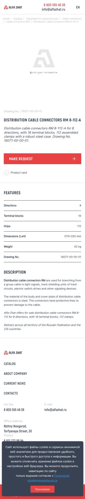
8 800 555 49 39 (54, 5)
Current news (15, 383)
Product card (19, 172)
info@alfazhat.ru (53, 9)
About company (15, 373)
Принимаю (42, 489)
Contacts (11, 393)
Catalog (10, 363)
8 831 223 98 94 (13, 440)
